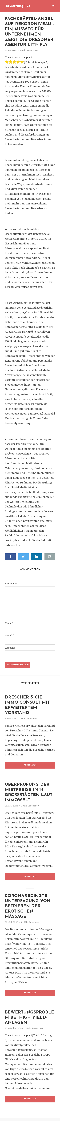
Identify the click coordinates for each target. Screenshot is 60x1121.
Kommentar (11, 583)
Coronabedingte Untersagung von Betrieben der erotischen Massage (27, 906)
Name (9, 623)
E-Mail (9, 635)
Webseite (10, 648)
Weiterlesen (30, 765)
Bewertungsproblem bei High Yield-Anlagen (29, 1017)
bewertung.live (18, 6)
